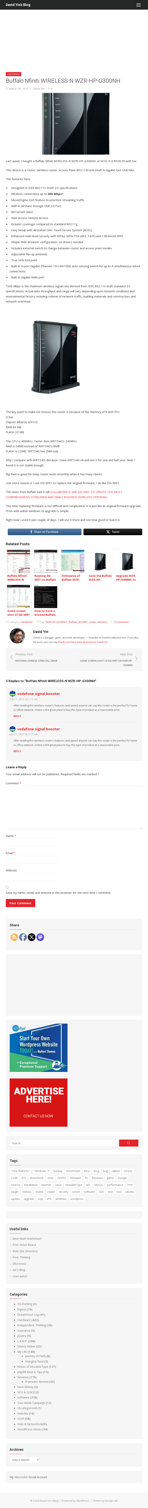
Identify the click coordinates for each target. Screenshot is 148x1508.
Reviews (23, 1377)
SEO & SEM (24, 1392)
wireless (102, 622)
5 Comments (121, 622)
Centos (128, 1171)
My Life (22, 1352)
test (110, 1192)
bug (105, 1171)
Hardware (13, 74)
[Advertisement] (74, 39)
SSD (101, 1192)
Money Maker (26, 1346)
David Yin (38, 88)
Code (14, 1178)
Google (122, 1178)
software (89, 1192)
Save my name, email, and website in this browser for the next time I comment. (58, 893)
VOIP (20, 1418)
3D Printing (24, 1304)
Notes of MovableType (32, 1366)
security (63, 1192)
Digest (21, 1309)
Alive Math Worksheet (27, 1238)
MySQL (98, 1185)
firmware (75, 1178)
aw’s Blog (19, 1270)
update (15, 1199)
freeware (97, 1178)
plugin (14, 1192)
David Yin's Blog (18, 5)
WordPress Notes (29, 1429)
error (50, 1178)
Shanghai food (34, 1361)
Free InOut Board (24, 1245)
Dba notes (19, 1263)
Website (11, 870)
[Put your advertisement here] (38, 1125)
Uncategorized (27, 1408)
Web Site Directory (25, 1251)
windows (61, 1199)
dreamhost (37, 1178)
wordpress (76, 1199)
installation (31, 1185)
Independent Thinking (31, 1325)
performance (115, 1185)
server (76, 1192)
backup (58, 1171)
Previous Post (36, 657)
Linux (58, 1185)
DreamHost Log (28, 1314)
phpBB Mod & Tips (29, 1372)
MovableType (73, 1185)
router (92, 622)
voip (40, 1199)
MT (88, 1185)
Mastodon (21, 1477)
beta (87, 1171)
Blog (96, 1171)
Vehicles (22, 1413)
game (110, 1178)
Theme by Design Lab (105, 1500)
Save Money (25, 1387)
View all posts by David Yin (92, 642)
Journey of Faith (35, 1356)
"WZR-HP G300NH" (56, 622)
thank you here (67, 642)
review (39, 1192)
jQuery (21, 1336)
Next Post (106, 659)
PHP (130, 1185)
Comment (13, 783)
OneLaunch (20, 1276)
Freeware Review (37, 1381)
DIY (24, 1178)
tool (119, 1192)
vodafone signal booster (38, 693)
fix (86, 1178)
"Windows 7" (42, 1171)
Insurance (23, 1330)
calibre (116, 1171)
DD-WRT (83, 622)
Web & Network (28, 1424)
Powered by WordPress (75, 1500)
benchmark (73, 1171)
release (26, 1192)
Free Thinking (21, 1257)
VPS (49, 1199)
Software (23, 1397)
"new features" (20, 1171)
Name (11, 836)
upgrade (29, 1199)
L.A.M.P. (22, 1341)
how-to (15, 1185)
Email (10, 853)
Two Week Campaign (31, 1403)
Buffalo (73, 622)
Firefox (61, 1178)
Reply (17, 716)
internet (46, 1185)
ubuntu (129, 1192)
